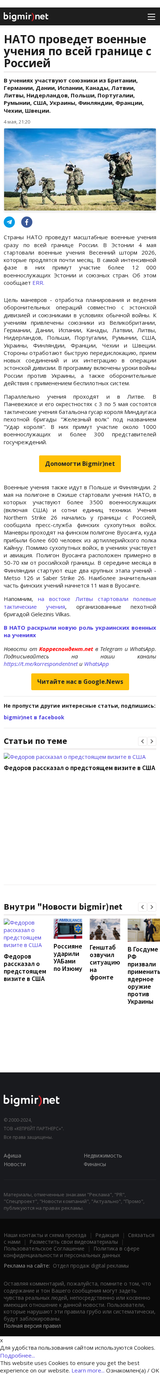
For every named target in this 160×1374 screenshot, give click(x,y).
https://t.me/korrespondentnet (41, 663)
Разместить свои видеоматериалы (73, 1241)
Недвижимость (103, 1155)
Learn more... (88, 1370)
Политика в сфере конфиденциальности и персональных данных (72, 1252)
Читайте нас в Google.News (80, 681)
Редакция (107, 1235)
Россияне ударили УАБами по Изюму (68, 957)
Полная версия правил (32, 1325)
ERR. (38, 282)
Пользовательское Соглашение (44, 1248)
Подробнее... (17, 1355)
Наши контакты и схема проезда (45, 1235)
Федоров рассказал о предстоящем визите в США (79, 767)
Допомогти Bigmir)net (80, 463)
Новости (15, 1164)
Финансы (95, 1164)
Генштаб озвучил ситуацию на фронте (105, 962)
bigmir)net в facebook (34, 717)
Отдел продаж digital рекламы (91, 1265)
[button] (142, 741)
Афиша (12, 1155)
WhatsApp (96, 663)
